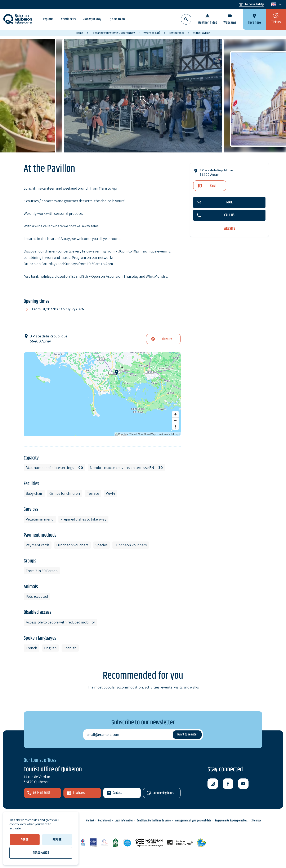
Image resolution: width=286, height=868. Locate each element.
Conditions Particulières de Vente (154, 820)
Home (79, 32)
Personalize (41, 852)
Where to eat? (151, 32)
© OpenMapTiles (125, 434)
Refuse (57, 839)
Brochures (79, 792)
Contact (117, 792)
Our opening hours (163, 793)
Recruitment (104, 820)
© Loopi (175, 434)
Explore (48, 19)
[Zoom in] (175, 414)
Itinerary (167, 339)
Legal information (124, 820)
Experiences (68, 19)
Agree (24, 839)
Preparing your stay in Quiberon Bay (113, 32)
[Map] (102, 394)
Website (229, 229)
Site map (256, 820)
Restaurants (176, 32)
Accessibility (251, 4)
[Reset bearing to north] (175, 427)
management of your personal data (193, 820)
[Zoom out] (175, 420)
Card (212, 185)
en (274, 4)
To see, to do (116, 19)
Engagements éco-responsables (231, 820)
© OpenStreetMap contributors (152, 434)
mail (229, 202)
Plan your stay (92, 19)
